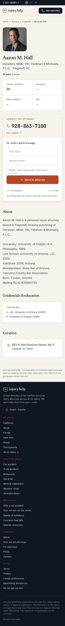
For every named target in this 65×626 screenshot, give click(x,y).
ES (36, 2)
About (6, 537)
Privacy (7, 573)
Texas (6, 427)
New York (8, 437)
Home (5, 21)
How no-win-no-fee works (17, 510)
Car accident (9, 464)
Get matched (53, 10)
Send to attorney (34, 179)
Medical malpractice (13, 483)
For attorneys (10, 546)
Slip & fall (8, 479)
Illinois (6, 442)
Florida (6, 432)
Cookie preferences (13, 578)
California (8, 423)
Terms (6, 568)
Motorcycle (9, 474)
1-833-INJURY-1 (11, 2)
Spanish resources (13, 525)
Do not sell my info (13, 588)
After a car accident (13, 505)
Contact (7, 556)
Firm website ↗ (13, 133)
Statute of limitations (13, 515)
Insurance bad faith (13, 520)
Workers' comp (11, 488)
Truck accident (10, 469)
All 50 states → (11, 452)
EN (30, 2)
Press (6, 551)
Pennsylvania (10, 447)
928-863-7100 (29, 126)
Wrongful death (11, 493)
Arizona (15, 21)
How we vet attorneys (14, 542)
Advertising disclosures (15, 583)
